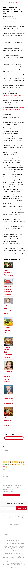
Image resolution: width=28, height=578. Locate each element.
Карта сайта (14, 567)
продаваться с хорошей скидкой (13, 95)
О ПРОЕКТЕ (10, 522)
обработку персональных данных (12, 487)
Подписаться (22, 508)
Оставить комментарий (14, 438)
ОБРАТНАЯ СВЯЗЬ (14, 524)
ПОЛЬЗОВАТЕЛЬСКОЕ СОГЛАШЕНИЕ (14, 527)
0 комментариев (10, 434)
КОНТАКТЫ (18, 522)
